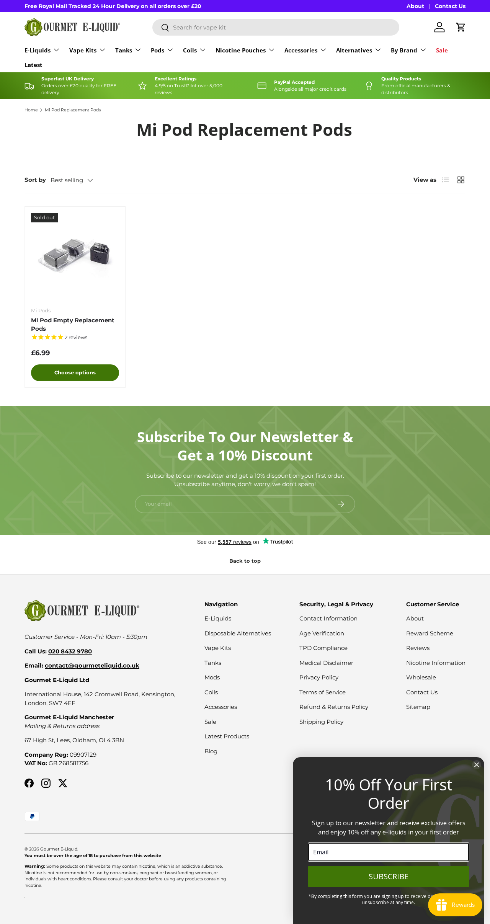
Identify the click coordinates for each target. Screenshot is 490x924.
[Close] (476, 764)
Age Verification (321, 633)
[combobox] (275, 27)
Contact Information (328, 618)
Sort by (35, 179)
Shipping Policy (321, 721)
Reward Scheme (429, 633)
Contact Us (450, 6)
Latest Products (226, 736)
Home (31, 110)
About (415, 6)
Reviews (418, 647)
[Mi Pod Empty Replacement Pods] (75, 257)
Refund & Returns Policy (333, 706)
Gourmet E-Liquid (58, 849)
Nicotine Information (436, 662)
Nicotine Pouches (241, 50)
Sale (442, 50)
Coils (190, 50)
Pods (157, 50)
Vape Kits (82, 50)
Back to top (245, 561)
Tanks (123, 50)
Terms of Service (322, 692)
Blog (210, 751)
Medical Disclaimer (326, 662)
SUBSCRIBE (388, 876)
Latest (33, 65)
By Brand (404, 50)
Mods (212, 677)
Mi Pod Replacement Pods (73, 110)
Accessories (300, 50)
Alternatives (354, 50)
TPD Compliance (323, 647)
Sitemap (418, 706)
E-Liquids (37, 50)
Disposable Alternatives (237, 633)
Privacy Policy (318, 677)
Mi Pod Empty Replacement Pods (72, 325)
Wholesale (421, 677)
